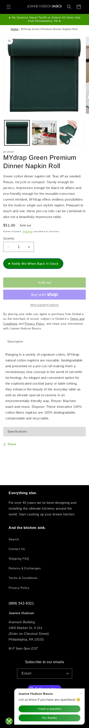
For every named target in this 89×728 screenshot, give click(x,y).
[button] (8, 7)
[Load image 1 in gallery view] (17, 132)
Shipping (27, 231)
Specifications (17, 431)
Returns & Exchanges (25, 568)
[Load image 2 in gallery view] (44, 132)
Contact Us (17, 549)
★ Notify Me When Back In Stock (33, 263)
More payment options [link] (44, 304)
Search (14, 539)
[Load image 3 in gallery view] (71, 132)
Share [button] (12, 444)
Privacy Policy (19, 587)
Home (14, 29)
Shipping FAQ (19, 558)
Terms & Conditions (23, 578)
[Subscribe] (67, 674)
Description (15, 341)
